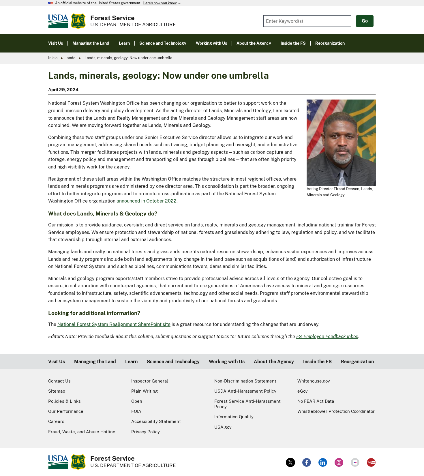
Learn (131, 361)
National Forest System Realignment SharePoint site (113, 324)
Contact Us (59, 380)
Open (136, 401)
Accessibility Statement (156, 421)
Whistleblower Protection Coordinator (336, 411)
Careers (56, 421)
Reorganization (357, 361)
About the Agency (274, 361)
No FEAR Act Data (315, 401)
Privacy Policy (145, 431)
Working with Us (227, 361)
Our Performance (65, 411)
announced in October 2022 (147, 201)
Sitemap (56, 391)
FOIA (136, 411)
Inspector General (149, 380)
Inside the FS (317, 361)
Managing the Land (95, 361)
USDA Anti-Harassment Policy (245, 391)
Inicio (52, 58)
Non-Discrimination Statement (245, 380)
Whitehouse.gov (313, 380)
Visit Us (56, 361)
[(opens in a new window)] (290, 462)
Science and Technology (173, 361)
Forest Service (112, 18)
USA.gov (223, 427)
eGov (302, 391)
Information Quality (234, 416)
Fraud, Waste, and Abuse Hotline (81, 431)
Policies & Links (64, 401)
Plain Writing (144, 391)
